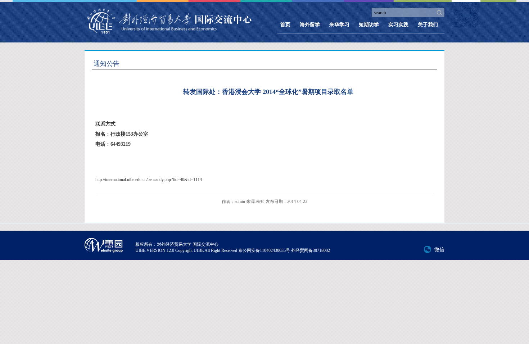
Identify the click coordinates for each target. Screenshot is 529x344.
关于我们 (428, 24)
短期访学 (369, 24)
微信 (439, 249)
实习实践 (398, 24)
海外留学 (310, 24)
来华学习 (339, 24)
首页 (285, 24)
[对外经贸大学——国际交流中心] (169, 23)
